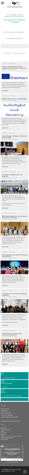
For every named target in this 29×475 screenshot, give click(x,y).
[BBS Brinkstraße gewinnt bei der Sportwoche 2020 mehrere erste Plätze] (14, 235)
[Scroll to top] (25, 471)
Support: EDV (4, 439)
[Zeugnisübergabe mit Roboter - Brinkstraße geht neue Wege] (14, 152)
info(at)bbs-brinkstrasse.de (11, 417)
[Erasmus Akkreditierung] (12, 453)
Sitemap (3, 434)
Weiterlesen (5, 90)
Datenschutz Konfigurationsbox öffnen (10, 421)
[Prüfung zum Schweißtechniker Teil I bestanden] (14, 191)
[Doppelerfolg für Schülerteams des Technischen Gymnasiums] (14, 349)
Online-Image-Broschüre (7, 438)
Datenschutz (4, 433)
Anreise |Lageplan (5, 429)
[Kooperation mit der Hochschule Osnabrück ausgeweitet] (14, 309)
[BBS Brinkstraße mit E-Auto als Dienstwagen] (14, 110)
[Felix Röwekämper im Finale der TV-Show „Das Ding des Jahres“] (14, 270)
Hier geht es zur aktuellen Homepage (14, 20)
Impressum (4, 428)
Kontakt (3, 431)
